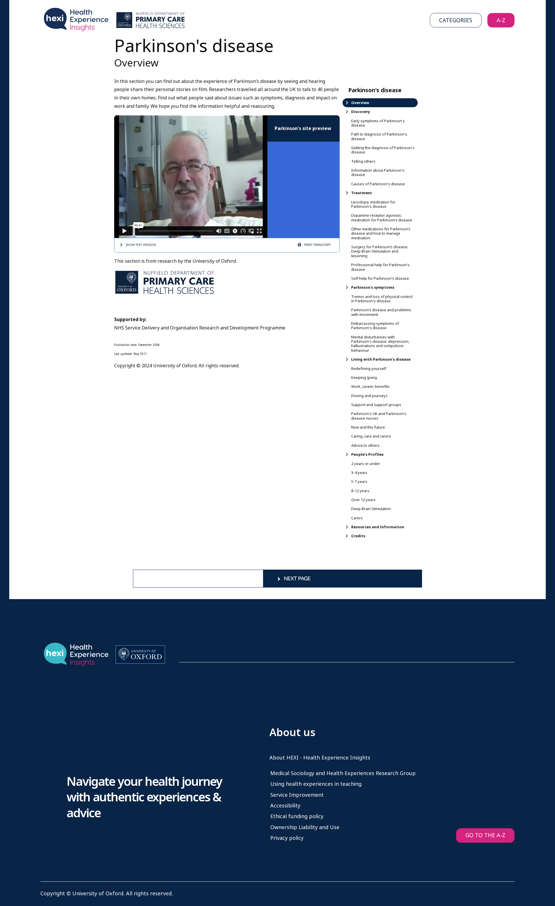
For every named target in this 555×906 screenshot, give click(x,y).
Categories (455, 20)
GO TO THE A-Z (485, 835)
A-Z (501, 20)
